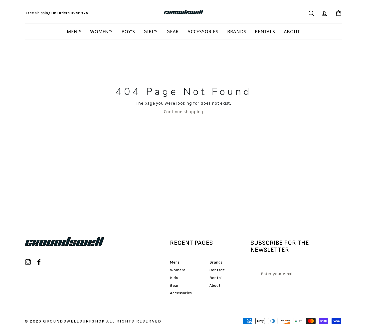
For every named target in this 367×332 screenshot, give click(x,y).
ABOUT (292, 31)
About (214, 285)
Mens (175, 262)
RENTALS (265, 31)
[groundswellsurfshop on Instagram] (28, 262)
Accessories (181, 293)
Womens (178, 270)
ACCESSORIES (202, 31)
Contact (217, 270)
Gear (174, 285)
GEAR (173, 31)
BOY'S (128, 31)
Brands (215, 262)
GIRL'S (151, 31)
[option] (57, 13)
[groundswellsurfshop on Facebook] (39, 262)
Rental (215, 278)
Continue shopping (183, 111)
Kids (174, 278)
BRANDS (236, 31)
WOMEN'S (101, 31)
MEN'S (74, 31)
